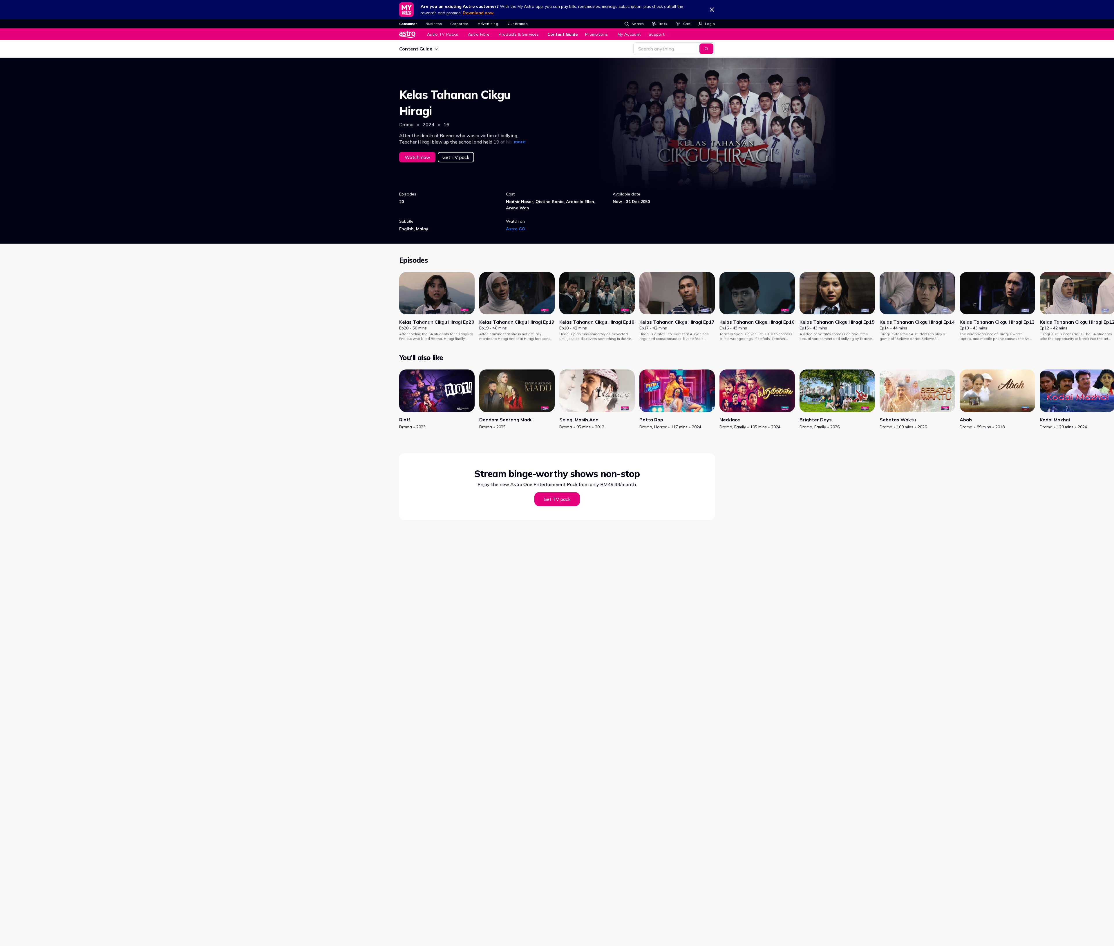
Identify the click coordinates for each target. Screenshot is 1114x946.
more (520, 141)
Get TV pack (455, 157)
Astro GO (515, 228)
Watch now (417, 157)
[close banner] (712, 9)
